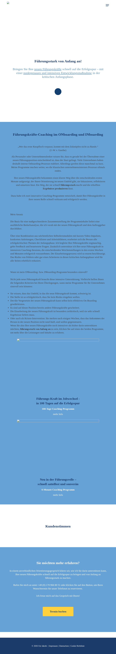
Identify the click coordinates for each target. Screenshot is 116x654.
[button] (107, 5)
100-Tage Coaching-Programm (58, 409)
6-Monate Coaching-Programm (58, 489)
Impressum (53, 646)
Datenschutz (64, 646)
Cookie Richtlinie (77, 646)
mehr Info (58, 414)
